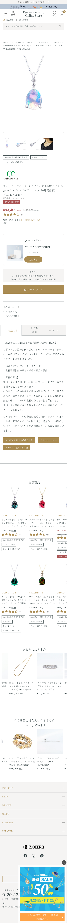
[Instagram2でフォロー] (33, 856)
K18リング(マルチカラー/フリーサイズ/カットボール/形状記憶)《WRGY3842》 (22, 761)
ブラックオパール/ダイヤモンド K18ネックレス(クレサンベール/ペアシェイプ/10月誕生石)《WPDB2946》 (42, 600)
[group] (33, 6)
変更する (33, 259)
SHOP (5, 796)
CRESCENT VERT (24, 42)
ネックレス (43, 42)
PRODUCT (7, 787)
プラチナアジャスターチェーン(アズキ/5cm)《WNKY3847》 (49, 761)
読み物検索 (23, 19)
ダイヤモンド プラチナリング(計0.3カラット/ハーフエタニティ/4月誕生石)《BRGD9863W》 (49, 686)
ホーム (6, 42)
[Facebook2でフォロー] (25, 856)
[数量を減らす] (6, 228)
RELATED (7, 831)
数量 (5, 223)
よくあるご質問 (10, 316)
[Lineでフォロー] (42, 856)
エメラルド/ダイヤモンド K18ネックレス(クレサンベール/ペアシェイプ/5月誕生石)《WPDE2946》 (14, 600)
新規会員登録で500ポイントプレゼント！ (34, 2)
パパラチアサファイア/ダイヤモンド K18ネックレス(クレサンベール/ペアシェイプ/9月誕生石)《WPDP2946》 (42, 523)
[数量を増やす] (27, 228)
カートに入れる (35, 289)
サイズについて (10, 307)
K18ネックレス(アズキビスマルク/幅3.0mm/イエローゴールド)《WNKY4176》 (21, 686)
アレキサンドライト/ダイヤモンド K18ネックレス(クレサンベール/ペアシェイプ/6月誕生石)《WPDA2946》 (14, 523)
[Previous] (4, 131)
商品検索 (9, 19)
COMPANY (7, 822)
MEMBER (7, 805)
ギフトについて (10, 311)
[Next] (63, 131)
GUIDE (5, 813)
